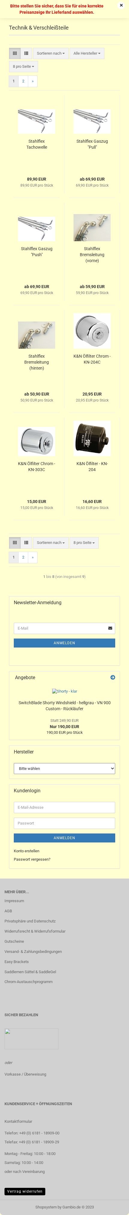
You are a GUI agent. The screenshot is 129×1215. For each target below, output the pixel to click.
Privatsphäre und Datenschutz (30, 921)
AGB (8, 911)
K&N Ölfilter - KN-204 (92, 466)
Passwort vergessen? (32, 859)
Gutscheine (14, 941)
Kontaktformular (18, 1121)
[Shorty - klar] (64, 691)
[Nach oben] (113, 1206)
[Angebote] (112, 677)
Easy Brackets (16, 961)
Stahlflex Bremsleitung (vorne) (92, 254)
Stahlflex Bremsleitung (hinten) (36, 362)
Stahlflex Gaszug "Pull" (92, 144)
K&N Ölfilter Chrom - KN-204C (92, 359)
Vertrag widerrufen (25, 1191)
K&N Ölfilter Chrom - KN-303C (36, 466)
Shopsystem (46, 1207)
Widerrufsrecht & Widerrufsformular (34, 931)
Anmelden (64, 643)
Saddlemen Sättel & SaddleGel (30, 972)
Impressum (14, 901)
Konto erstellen (26, 851)
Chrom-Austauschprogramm (28, 981)
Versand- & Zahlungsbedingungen (33, 951)
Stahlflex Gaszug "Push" (36, 251)
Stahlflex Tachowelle (36, 144)
